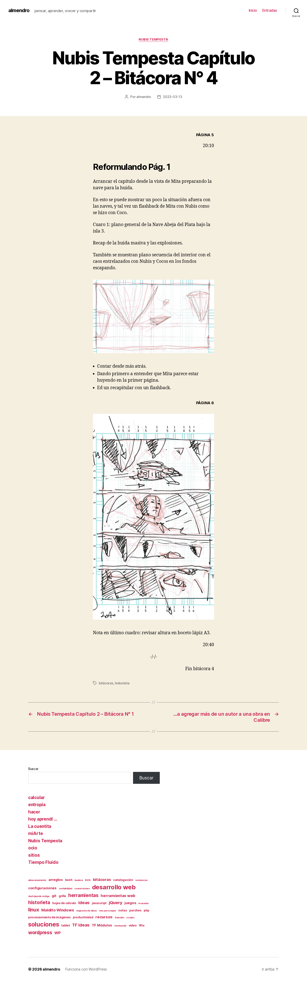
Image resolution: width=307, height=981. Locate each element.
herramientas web (118, 895)
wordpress (40, 932)
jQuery (115, 902)
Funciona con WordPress (86, 969)
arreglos (55, 880)
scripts (130, 917)
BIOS (88, 880)
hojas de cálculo (64, 903)
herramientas (83, 895)
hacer (34, 812)
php (146, 910)
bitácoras (106, 683)
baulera (79, 880)
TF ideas (81, 925)
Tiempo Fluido (43, 862)
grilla (62, 896)
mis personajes (107, 910)
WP (57, 932)
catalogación (123, 880)
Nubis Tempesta (153, 39)
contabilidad (65, 888)
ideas (84, 902)
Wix (141, 925)
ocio (32, 847)
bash (68, 880)
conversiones (82, 888)
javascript (99, 903)
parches (135, 910)
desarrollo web (114, 887)
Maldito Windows (57, 910)
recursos (104, 917)
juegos (130, 903)
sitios (34, 855)
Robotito (119, 917)
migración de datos (86, 910)
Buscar (33, 769)
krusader (143, 903)
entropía (37, 804)
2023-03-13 (172, 97)
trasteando (120, 925)
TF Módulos (102, 925)
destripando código (38, 896)
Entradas (269, 10)
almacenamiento (37, 880)
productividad (83, 917)
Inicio (253, 10)
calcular (36, 797)
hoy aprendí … (42, 819)
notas (122, 910)
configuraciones (42, 888)
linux (33, 910)
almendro (18, 10)
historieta (122, 683)
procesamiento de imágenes (49, 917)
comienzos (141, 880)
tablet (65, 925)
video (133, 925)
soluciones (43, 924)
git (54, 896)
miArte (35, 833)
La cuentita (39, 826)
